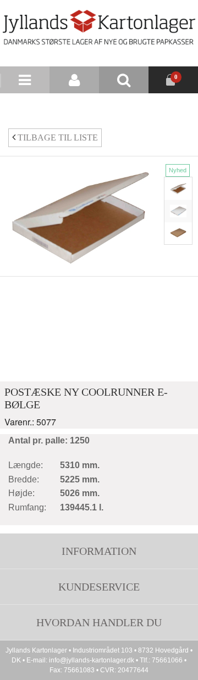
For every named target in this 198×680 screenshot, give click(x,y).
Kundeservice (99, 587)
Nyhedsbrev (122, 107)
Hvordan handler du (99, 622)
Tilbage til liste (56, 137)
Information (99, 551)
